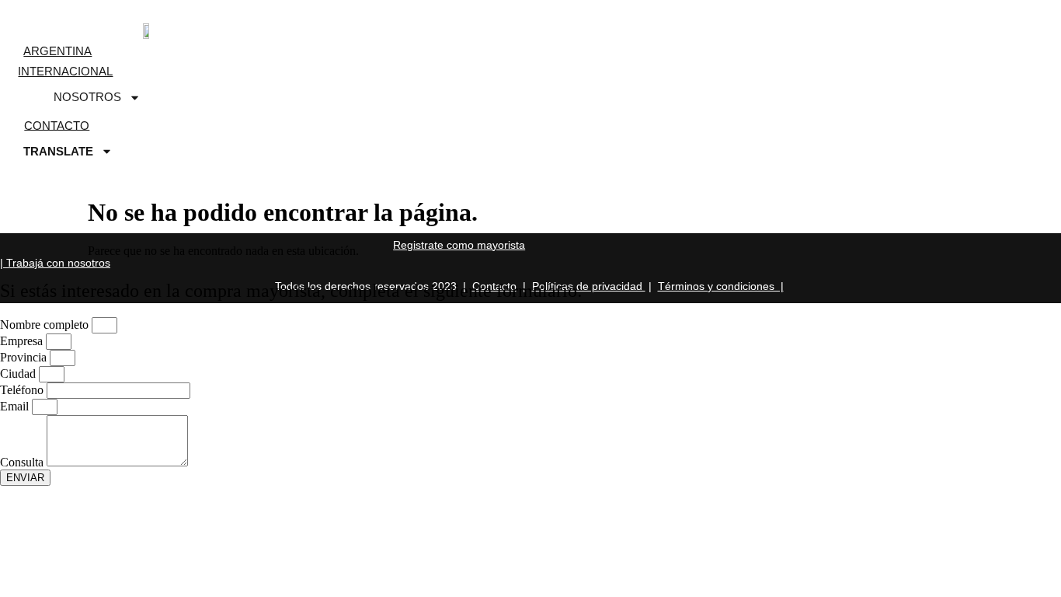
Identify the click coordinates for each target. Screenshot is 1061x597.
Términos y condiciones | (721, 286)
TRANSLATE (58, 151)
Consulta (23, 462)
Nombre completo (46, 324)
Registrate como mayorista (459, 245)
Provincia (25, 357)
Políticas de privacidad (588, 286)
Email (16, 406)
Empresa (23, 340)
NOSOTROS (87, 96)
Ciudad (19, 373)
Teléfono (23, 389)
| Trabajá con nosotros (55, 263)
